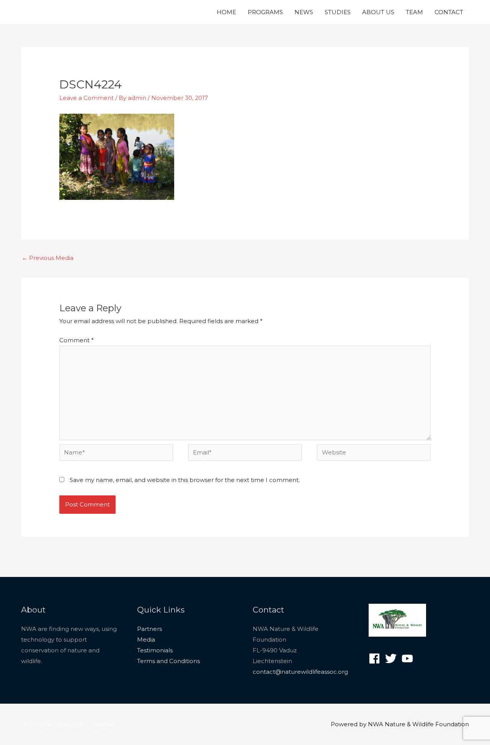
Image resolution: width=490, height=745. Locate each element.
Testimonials (155, 650)
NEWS (303, 12)
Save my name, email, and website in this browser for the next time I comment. (185, 480)
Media (146, 639)
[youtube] (409, 658)
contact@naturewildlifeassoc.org (300, 671)
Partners (149, 628)
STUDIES (338, 12)
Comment (76, 340)
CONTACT (448, 12)
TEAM (414, 12)
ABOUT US (378, 12)
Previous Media (48, 257)
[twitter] (392, 658)
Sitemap (103, 724)
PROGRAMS (265, 12)
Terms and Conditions (168, 661)
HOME (226, 12)
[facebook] (376, 658)
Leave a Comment (86, 97)
